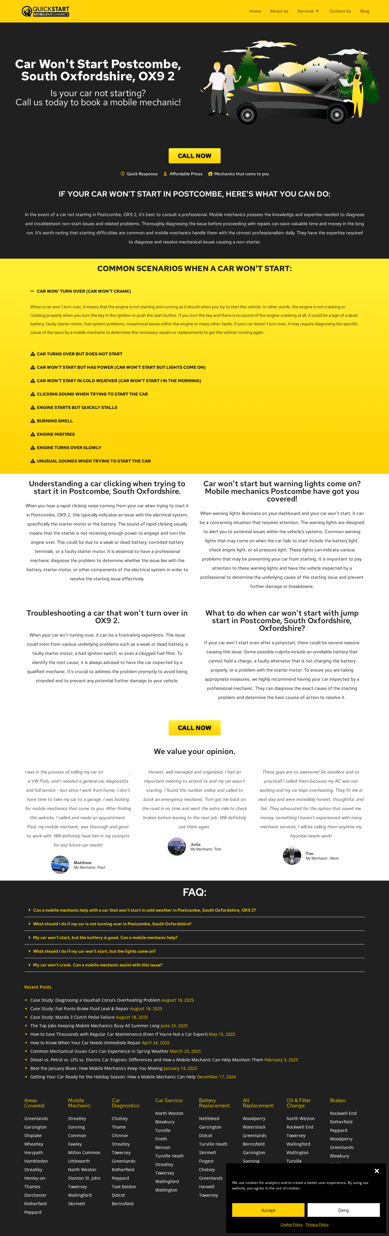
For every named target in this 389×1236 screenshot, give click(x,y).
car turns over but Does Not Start (79, 354)
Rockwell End (300, 1127)
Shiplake (33, 1135)
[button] (377, 1171)
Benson (162, 1147)
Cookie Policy (292, 1224)
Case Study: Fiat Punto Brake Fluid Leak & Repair (79, 1008)
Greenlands (36, 1118)
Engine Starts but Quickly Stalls (77, 407)
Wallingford (80, 1195)
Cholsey (120, 1118)
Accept (268, 1210)
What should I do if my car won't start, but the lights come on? (94, 951)
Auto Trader (117, 772)
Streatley (33, 1169)
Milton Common (84, 1152)
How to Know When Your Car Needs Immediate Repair (85, 1043)
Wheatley (33, 1144)
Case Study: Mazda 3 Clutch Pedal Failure (72, 1017)
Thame (119, 1127)
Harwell (207, 1186)
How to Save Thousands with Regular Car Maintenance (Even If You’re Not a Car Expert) (119, 1034)
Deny (343, 1210)
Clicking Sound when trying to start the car (92, 394)
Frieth (161, 1139)
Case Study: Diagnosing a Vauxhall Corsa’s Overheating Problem (95, 1000)
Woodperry (254, 1118)
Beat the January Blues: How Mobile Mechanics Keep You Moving (96, 1068)
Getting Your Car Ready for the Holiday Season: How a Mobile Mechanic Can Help (113, 1077)
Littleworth (79, 1161)
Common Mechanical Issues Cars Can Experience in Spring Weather (99, 1051)
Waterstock (254, 1127)
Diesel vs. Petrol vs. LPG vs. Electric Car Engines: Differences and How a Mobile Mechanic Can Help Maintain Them (146, 1060)
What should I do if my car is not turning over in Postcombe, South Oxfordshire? (112, 924)
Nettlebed (209, 1118)
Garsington (35, 1127)
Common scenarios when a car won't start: (194, 269)
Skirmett (76, 1203)
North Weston (82, 1169)
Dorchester (35, 1195)
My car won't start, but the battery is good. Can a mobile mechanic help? (105, 937)
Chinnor (120, 1135)
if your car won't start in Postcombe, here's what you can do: (194, 194)
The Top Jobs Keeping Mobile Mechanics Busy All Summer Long (95, 1025)
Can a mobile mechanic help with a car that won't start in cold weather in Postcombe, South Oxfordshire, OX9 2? (144, 910)
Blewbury (164, 1122)
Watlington (166, 1190)
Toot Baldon (124, 1186)
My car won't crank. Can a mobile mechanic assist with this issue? (97, 965)
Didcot (118, 1195)
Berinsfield (123, 1203)
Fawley (75, 1144)
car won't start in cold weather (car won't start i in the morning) (119, 380)
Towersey (77, 1186)
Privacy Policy (317, 1224)
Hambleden (36, 1161)
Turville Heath (169, 1156)
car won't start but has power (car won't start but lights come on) (121, 367)
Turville (162, 1130)
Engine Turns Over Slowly (69, 447)
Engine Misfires (56, 434)
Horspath (33, 1152)
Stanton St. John (84, 1178)
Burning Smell (55, 421)
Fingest (206, 1161)
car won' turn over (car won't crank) (84, 291)
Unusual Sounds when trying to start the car (94, 461)
